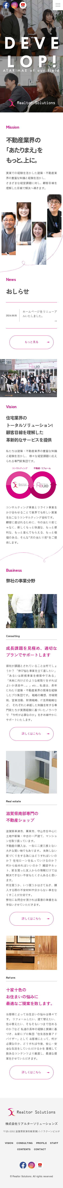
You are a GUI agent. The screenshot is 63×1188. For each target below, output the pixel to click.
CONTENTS (24, 1149)
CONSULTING (24, 1143)
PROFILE (41, 1143)
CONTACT (40, 1149)
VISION (9, 1143)
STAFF (54, 1143)
